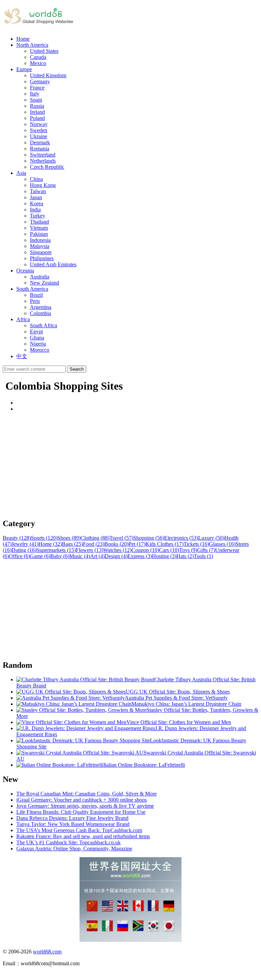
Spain (36, 100)
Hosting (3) (164, 556)
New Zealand (44, 283)
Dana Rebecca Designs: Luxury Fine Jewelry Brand (72, 818)
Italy (34, 94)
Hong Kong (43, 185)
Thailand (39, 222)
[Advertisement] (130, 464)
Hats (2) (185, 556)
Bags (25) (72, 544)
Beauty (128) (17, 538)
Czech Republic (47, 167)
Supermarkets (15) (56, 550)
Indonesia (40, 240)
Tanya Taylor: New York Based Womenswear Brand (72, 824)
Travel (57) (121, 538)
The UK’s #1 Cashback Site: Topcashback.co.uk (68, 842)
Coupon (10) (145, 550)
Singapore (41, 252)
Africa (23, 319)
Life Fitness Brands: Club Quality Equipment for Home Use (80, 812)
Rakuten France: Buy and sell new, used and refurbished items (83, 836)
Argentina (40, 307)
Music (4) (79, 556)
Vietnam (39, 228)
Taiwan (38, 191)
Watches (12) (117, 550)
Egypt (36, 331)
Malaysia (39, 246)
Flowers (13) (89, 550)
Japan (36, 197)
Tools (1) (203, 556)
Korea (36, 203)
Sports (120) (44, 538)
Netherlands (43, 161)
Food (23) (93, 544)
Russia (37, 106)
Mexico (38, 63)
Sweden (38, 130)
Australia (39, 277)
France (37, 87)
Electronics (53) (181, 538)
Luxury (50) (211, 538)
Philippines (42, 258)
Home (23, 39)
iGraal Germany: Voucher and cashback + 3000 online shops (81, 800)
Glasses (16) (222, 544)
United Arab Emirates (53, 264)
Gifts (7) (206, 550)
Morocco (39, 350)
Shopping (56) (148, 538)
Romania (39, 148)
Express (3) (139, 556)
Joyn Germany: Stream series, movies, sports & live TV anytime (85, 806)
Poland (37, 118)
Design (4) (116, 556)
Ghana (37, 337)
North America (32, 45)
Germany (40, 81)
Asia (21, 173)
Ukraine (38, 136)
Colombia (40, 313)
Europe (24, 69)
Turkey (37, 216)
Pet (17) (136, 544)
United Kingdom (48, 75)
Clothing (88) (95, 538)
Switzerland (42, 155)
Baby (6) (59, 556)
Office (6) (19, 556)
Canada (38, 57)
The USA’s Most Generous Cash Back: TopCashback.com (79, 830)
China (36, 179)
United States (44, 51)
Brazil (36, 295)
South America (32, 289)
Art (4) (97, 556)
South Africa (43, 325)
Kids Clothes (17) (164, 544)
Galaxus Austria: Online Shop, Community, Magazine (74, 848)
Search (77, 369)
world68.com (47, 951)
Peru (35, 301)
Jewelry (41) (25, 544)
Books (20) (116, 544)
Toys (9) (188, 550)
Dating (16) (24, 550)
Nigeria (38, 344)
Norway (39, 124)
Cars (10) (169, 550)
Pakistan (39, 234)
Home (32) (50, 544)
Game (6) (40, 556)
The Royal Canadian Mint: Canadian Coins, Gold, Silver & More (86, 794)
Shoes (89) (69, 538)
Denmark (40, 142)
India (35, 209)
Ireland (37, 112)
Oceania (25, 270)
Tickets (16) (196, 544)
